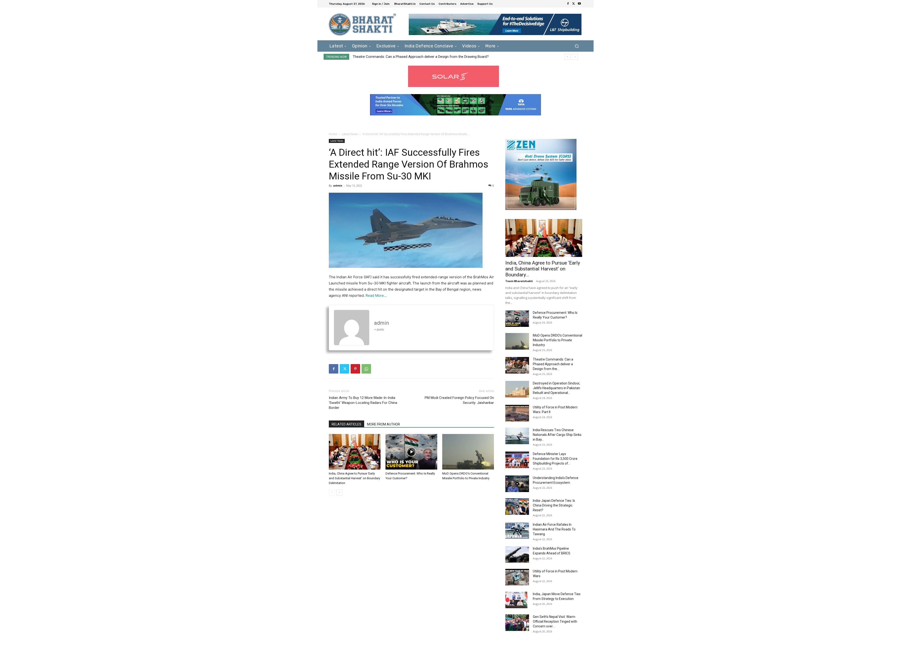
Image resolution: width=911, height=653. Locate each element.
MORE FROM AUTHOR (383, 424)
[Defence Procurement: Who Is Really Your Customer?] (411, 452)
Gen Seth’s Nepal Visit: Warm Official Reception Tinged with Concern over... (555, 621)
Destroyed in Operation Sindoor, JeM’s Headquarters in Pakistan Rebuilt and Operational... (556, 388)
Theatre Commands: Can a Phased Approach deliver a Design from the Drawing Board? (421, 57)
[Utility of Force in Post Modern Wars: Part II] (517, 413)
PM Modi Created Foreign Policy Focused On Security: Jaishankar (459, 400)
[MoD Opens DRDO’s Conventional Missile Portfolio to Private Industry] (468, 452)
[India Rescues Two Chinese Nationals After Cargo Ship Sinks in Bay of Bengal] (517, 436)
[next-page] (339, 492)
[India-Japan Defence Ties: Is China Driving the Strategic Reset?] (517, 506)
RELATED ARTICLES (346, 424)
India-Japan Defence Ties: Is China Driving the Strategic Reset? (554, 505)
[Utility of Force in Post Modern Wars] (517, 577)
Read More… (376, 295)
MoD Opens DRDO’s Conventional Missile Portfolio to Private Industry (557, 340)
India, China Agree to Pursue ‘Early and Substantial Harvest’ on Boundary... (542, 269)
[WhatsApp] (366, 369)
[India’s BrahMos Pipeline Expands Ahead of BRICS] (517, 554)
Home (333, 134)
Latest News (350, 134)
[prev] (567, 57)
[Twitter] (573, 4)
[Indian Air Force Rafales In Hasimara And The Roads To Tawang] (517, 530)
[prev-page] (332, 492)
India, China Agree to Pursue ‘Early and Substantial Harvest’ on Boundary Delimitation (354, 478)
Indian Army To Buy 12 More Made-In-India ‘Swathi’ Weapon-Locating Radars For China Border (363, 403)
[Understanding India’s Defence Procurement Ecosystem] (517, 483)
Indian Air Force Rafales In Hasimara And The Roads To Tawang (554, 529)
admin (337, 185)
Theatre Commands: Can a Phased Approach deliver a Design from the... (553, 364)
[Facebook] (568, 4)
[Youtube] (579, 4)
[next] (575, 57)
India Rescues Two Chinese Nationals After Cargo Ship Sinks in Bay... (557, 434)
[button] (576, 45)
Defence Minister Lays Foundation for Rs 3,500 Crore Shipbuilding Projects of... (555, 458)
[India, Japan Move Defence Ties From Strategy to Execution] (516, 600)
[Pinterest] (355, 369)
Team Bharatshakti (519, 281)
